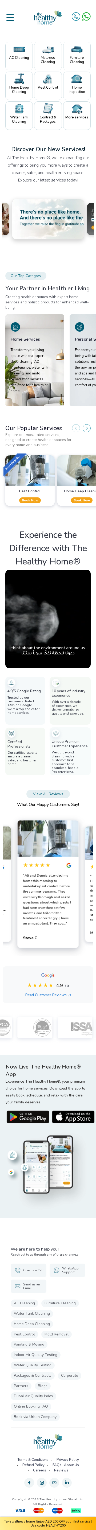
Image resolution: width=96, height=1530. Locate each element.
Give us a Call (33, 1270)
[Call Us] (76, 16)
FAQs (57, 1465)
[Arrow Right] (87, 428)
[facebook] (29, 1483)
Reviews (61, 1470)
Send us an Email (31, 1286)
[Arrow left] (76, 428)
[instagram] (42, 1483)
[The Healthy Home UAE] (48, 17)
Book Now (30, 500)
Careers (39, 1470)
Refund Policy (33, 1465)
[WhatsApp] (86, 16)
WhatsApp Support (70, 1270)
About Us (71, 1465)
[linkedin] (67, 1483)
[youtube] (54, 1483)
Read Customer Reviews (46, 994)
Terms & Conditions (33, 1459)
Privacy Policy (68, 1459)
